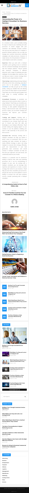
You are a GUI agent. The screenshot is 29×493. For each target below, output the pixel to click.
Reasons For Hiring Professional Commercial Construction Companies (14, 446)
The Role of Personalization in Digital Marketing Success (12, 427)
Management (5, 471)
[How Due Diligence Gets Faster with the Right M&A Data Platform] (5, 384)
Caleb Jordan (6, 25)
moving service (6, 477)
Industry (4, 467)
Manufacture (5, 473)
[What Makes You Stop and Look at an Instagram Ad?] (5, 354)
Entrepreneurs (5, 462)
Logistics (4, 469)
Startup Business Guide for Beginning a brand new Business (13, 255)
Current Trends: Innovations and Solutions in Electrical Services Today (14, 277)
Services (4, 482)
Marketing (4, 475)
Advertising (5, 458)
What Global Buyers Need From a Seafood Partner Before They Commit (13, 420)
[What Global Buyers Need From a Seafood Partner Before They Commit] (5, 361)
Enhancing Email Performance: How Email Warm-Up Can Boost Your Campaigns (13, 233)
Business (4, 17)
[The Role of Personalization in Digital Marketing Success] (5, 369)
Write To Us (13, 1)
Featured (4, 464)
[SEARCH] (25, 396)
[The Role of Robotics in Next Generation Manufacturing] (5, 377)
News (3, 479)
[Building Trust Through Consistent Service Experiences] (14, 336)
